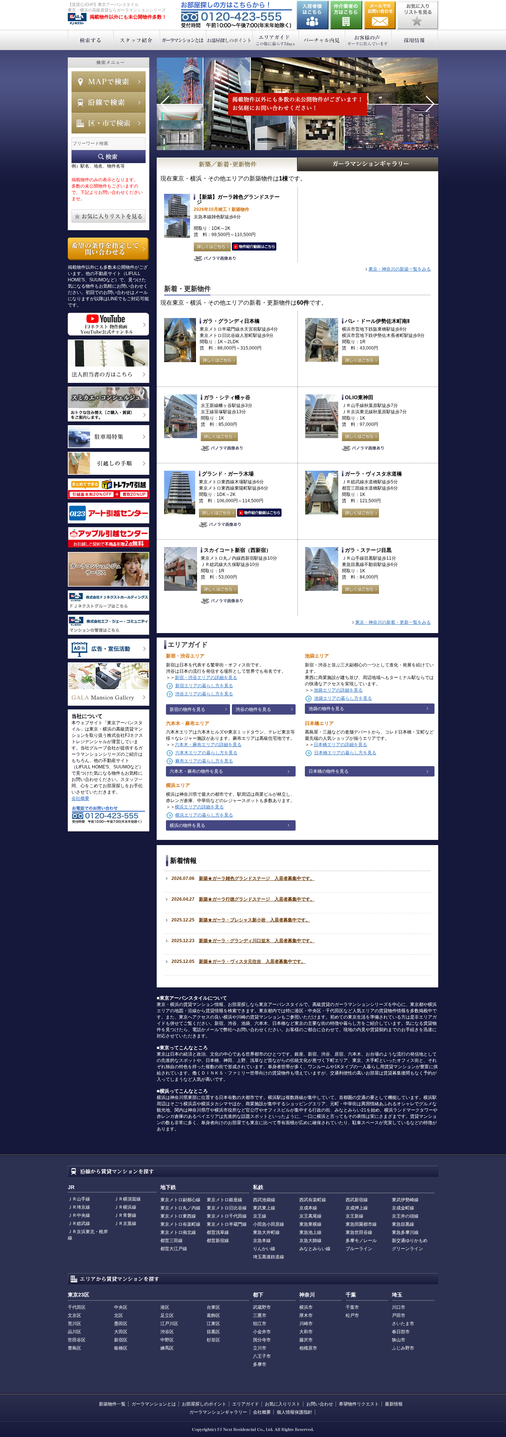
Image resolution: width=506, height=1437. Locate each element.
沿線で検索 (108, 102)
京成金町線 (403, 1208)
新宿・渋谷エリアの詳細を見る (206, 677)
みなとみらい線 (314, 1248)
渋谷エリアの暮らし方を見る (204, 693)
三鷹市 (259, 1315)
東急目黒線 (403, 1224)
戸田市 (398, 1315)
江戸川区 (169, 1323)
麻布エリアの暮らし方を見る (204, 761)
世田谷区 (77, 1339)
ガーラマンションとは (183, 40)
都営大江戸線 (173, 1248)
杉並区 (213, 1339)
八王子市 (262, 1356)
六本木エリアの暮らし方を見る (206, 752)
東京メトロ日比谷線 (227, 1208)
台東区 (213, 1307)
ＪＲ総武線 (79, 1223)
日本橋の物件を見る (329, 771)
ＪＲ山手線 (79, 1199)
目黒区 (213, 1331)
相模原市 (308, 1348)
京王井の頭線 (405, 1216)
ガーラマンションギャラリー (218, 1412)
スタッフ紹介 (137, 40)
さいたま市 (403, 1323)
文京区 (74, 1315)
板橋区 (120, 1348)
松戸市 (352, 1315)
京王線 (259, 1216)
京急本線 (262, 1240)
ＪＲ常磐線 (125, 1215)
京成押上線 (357, 1208)
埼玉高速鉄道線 (268, 1256)
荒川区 (74, 1323)
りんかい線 (264, 1248)
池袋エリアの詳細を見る (338, 690)
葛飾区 (213, 1315)
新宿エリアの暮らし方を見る (204, 685)
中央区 (120, 1307)
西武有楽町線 (312, 1199)
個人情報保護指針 (294, 1412)
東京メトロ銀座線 (224, 1199)
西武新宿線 (357, 1199)
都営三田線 (171, 1240)
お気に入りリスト (282, 1404)
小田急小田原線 (268, 1224)
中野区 (167, 1339)
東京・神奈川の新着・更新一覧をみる (393, 622)
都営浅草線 (218, 1232)
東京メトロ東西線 (178, 1216)
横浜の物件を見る (187, 825)
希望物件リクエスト (359, 1404)
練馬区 (167, 1348)
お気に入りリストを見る (417, 15)
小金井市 (262, 1331)
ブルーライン (359, 1248)
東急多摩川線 (405, 1232)
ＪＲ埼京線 (79, 1207)
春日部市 (401, 1331)
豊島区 (74, 1348)
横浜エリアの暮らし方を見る (204, 815)
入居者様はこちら (313, 15)
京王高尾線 (310, 1216)
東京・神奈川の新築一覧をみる (400, 269)
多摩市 (259, 1364)
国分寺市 (262, 1339)
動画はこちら (254, 246)
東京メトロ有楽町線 (180, 1224)
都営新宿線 (218, 1240)
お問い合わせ (380, 15)
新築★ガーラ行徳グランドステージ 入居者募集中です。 (256, 899)
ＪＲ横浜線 (125, 1207)
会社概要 (80, 798)
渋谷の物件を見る (253, 709)
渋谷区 (167, 1331)
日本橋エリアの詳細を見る (340, 744)
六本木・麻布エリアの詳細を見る (208, 744)
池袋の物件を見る (326, 708)
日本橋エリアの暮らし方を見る (345, 752)
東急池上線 (310, 1232)
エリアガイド (276, 40)
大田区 (120, 1331)
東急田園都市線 (361, 1224)
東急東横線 (310, 1224)
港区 (164, 1307)
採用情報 (415, 40)
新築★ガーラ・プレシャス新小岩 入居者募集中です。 (254, 920)
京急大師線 (310, 1240)
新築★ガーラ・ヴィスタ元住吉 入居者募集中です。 (252, 961)
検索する (90, 40)
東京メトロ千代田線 (227, 1216)
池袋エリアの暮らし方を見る (343, 698)
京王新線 (354, 1216)
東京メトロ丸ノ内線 (180, 1208)
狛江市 (259, 1323)
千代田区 (77, 1307)
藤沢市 (306, 1339)
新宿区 (120, 1339)
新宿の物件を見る (187, 709)
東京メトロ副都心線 (180, 1199)
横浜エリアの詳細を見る (199, 806)
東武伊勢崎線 (405, 1199)
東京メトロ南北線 (178, 1232)
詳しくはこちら (212, 246)
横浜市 (306, 1307)
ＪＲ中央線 (79, 1215)
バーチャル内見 (322, 40)
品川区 (74, 1331)
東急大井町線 (266, 1232)
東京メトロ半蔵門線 (227, 1224)
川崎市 (306, 1323)
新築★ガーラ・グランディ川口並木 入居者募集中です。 (256, 940)
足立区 (167, 1315)
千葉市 (352, 1307)
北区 (118, 1315)
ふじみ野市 (403, 1348)
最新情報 (394, 1404)
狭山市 (398, 1339)
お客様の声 (368, 40)
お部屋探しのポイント (229, 40)
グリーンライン (407, 1248)
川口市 (398, 1307)
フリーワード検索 (108, 156)
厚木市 (306, 1315)
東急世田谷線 (359, 1232)
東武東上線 (264, 1208)
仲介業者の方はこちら (346, 15)
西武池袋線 (264, 1199)
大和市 (306, 1331)
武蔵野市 (262, 1307)
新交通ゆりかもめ (409, 1240)
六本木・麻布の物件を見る (196, 771)
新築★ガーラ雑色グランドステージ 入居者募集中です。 (256, 878)
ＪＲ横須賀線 (127, 1199)
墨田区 (120, 1323)
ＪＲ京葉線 (125, 1223)
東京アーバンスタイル (77, 19)
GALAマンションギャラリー (368, 164)
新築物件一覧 (112, 1404)
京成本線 (308, 1208)
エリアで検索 (108, 123)
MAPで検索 (108, 81)
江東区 (213, 1323)
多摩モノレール (361, 1240)
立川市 (259, 1348)
